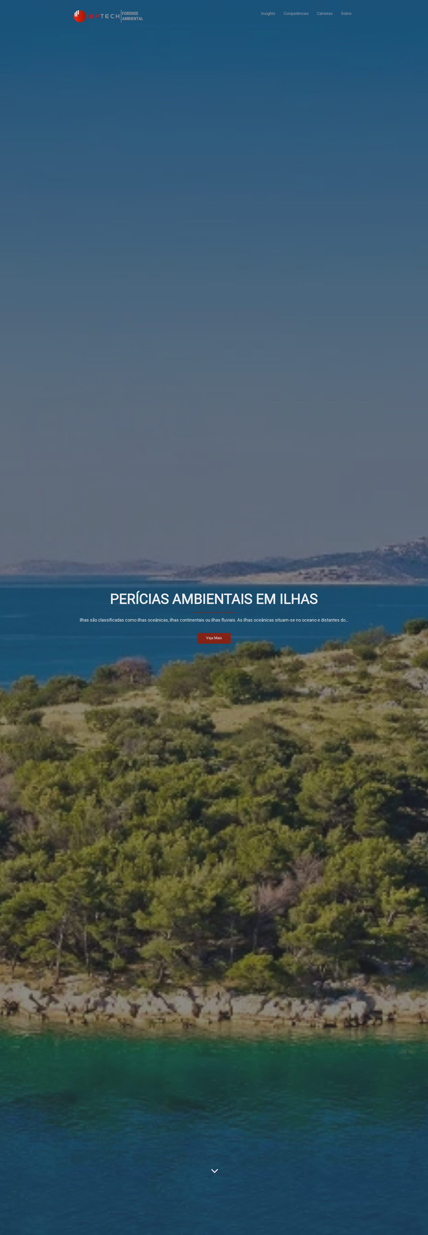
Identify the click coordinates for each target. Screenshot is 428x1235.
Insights (268, 13)
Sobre (346, 13)
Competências (296, 13)
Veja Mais (214, 641)
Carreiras (325, 13)
